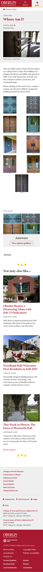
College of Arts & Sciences (13, 471)
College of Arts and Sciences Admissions (19, 511)
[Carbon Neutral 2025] (21, 541)
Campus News (10, 9)
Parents (26, 564)
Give (6, 505)
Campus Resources (10, 490)
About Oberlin (8, 484)
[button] (24, 3)
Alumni (26, 560)
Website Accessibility (31, 553)
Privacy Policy (8, 549)
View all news (10, 450)
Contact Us (7, 556)
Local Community (10, 568)
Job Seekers (27, 568)
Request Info (9, 499)
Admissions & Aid (10, 478)
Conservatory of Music (12, 475)
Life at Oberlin (8, 481)
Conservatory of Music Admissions (17, 520)
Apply (35, 499)
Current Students (9, 560)
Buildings (7, 255)
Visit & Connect (23, 499)
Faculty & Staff (8, 564)
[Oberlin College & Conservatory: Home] (8, 3)
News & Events (9, 487)
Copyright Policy (29, 549)
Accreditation (8, 553)
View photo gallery (21, 243)
